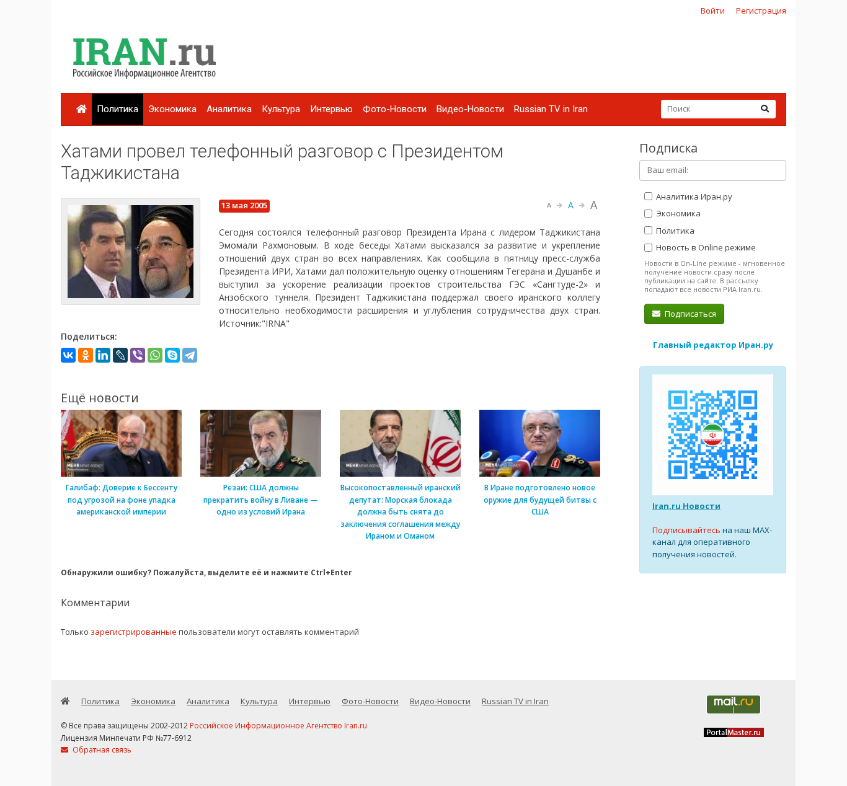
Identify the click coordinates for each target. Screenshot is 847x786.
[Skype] (172, 355)
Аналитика (229, 109)
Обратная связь (101, 749)
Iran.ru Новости (686, 505)
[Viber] (137, 355)
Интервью (331, 109)
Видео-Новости (470, 109)
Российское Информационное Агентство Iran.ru (278, 725)
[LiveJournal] (120, 355)
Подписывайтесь (686, 530)
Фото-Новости (395, 109)
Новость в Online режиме (705, 247)
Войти (713, 10)
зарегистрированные (134, 631)
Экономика (172, 109)
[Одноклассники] (85, 355)
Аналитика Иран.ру (693, 196)
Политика (117, 109)
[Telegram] (189, 355)
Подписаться (689, 313)
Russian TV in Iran (551, 109)
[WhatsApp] (155, 355)
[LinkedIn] (102, 355)
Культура (281, 109)
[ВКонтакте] (68, 355)
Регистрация (761, 10)
